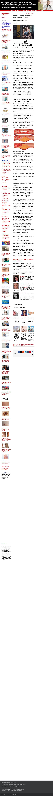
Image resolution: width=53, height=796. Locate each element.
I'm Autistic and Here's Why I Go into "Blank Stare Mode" (6, 296)
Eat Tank (26, 287)
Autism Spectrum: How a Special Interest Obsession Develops (6, 307)
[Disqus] (23, 370)
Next (32, 13)
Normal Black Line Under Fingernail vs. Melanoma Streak (5, 462)
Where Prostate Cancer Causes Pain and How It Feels (6, 30)
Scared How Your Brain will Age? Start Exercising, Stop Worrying (6, 219)
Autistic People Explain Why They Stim (6, 265)
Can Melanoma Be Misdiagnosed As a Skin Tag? (5, 429)
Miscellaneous (24, 345)
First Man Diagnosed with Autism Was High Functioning (6, 195)
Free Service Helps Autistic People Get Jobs (5, 361)
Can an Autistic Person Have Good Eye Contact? (6, 275)
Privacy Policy (5, 468)
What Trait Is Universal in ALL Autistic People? (6, 286)
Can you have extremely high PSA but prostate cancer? (6, 41)
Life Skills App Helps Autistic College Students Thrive (6, 372)
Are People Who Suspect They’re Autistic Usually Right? (6, 340)
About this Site (5, 466)
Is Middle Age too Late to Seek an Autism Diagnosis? (6, 318)
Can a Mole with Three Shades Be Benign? (6, 419)
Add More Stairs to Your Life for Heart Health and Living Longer (6, 228)
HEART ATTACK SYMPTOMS (29, 344)
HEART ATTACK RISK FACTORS (18, 344)
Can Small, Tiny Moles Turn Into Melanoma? (6, 408)
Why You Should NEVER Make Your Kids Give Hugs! (6, 351)
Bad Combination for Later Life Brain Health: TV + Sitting (6, 211)
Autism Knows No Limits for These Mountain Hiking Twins (6, 393)
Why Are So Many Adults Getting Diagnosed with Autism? (6, 329)
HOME (3, 17)
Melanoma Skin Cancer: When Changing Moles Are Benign (6, 450)
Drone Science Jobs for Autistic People (6, 383)
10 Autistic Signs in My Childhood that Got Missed (6, 254)
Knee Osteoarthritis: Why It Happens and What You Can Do (6, 179)
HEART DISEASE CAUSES (17, 345)
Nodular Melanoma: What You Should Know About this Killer (6, 439)
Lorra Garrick (23, 292)
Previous (28, 13)
